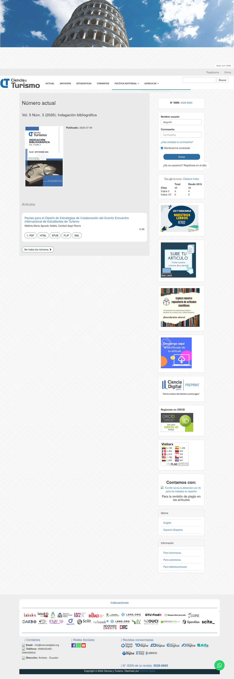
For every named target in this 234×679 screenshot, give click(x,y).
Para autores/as (172, 559)
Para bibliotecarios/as (175, 566)
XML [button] (76, 235)
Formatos (103, 83)
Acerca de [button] (150, 83)
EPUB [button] (55, 235)
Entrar (228, 72)
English (167, 522)
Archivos (65, 83)
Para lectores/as (172, 552)
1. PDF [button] (30, 235)
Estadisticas (83, 83)
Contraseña (167, 129)
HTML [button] (43, 235)
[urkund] (181, 489)
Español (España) (173, 529)
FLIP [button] (66, 235)
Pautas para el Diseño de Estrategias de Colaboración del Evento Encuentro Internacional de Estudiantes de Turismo (76, 219)
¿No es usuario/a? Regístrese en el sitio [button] (184, 165)
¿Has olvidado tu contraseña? (177, 142)
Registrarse (213, 72)
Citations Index (191, 178)
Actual (50, 83)
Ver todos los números (36, 249)
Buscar (222, 80)
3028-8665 (186, 102)
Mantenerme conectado (177, 148)
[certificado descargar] (176, 352)
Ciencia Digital (147, 670)
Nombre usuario (170, 116)
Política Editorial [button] (126, 83)
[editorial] (128, 653)
